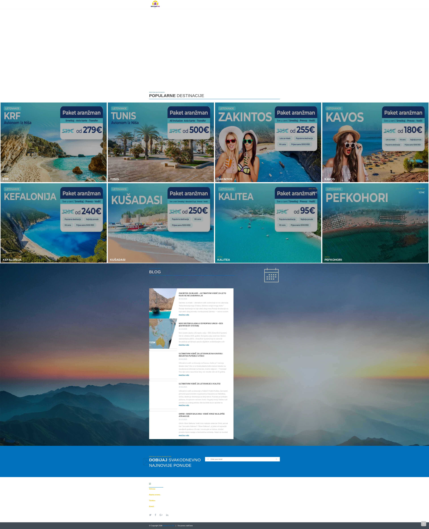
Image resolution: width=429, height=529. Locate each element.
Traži (275, 1)
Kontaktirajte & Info (260, 1)
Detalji (100, 180)
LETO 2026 (200, 1)
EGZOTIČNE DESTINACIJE (237, 1)
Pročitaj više (184, 315)
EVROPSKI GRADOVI (215, 1)
